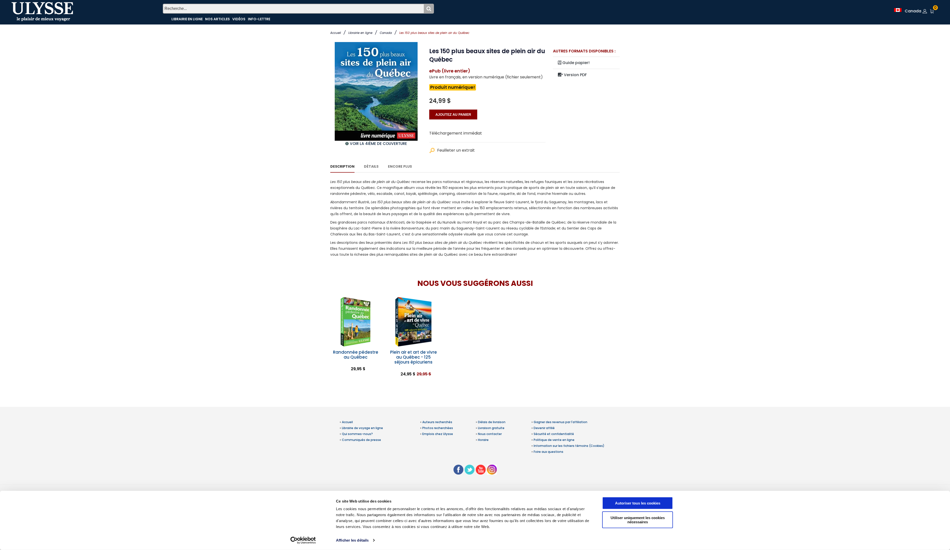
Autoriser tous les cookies (637, 503)
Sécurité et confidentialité (554, 434)
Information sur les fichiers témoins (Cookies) (569, 446)
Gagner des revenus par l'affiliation (560, 422)
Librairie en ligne (360, 33)
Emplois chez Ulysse (437, 434)
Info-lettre (259, 19)
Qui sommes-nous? (357, 434)
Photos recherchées (437, 428)
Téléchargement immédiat (455, 133)
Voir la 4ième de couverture (378, 143)
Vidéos (238, 19)
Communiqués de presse (361, 440)
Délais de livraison (491, 422)
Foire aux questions (548, 452)
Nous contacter (490, 434)
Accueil (335, 33)
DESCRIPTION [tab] (342, 166)
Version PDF (575, 75)
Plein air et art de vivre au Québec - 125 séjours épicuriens (413, 357)
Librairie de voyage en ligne (362, 428)
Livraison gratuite (491, 428)
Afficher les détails (352, 540)
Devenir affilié (544, 428)
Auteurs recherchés (437, 422)
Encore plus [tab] (400, 166)
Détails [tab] (371, 166)
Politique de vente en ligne (554, 440)
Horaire (483, 440)
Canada (386, 33)
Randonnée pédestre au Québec (355, 354)
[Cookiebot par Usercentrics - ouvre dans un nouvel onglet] (303, 540)
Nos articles (217, 19)
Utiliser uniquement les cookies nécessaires (638, 519)
